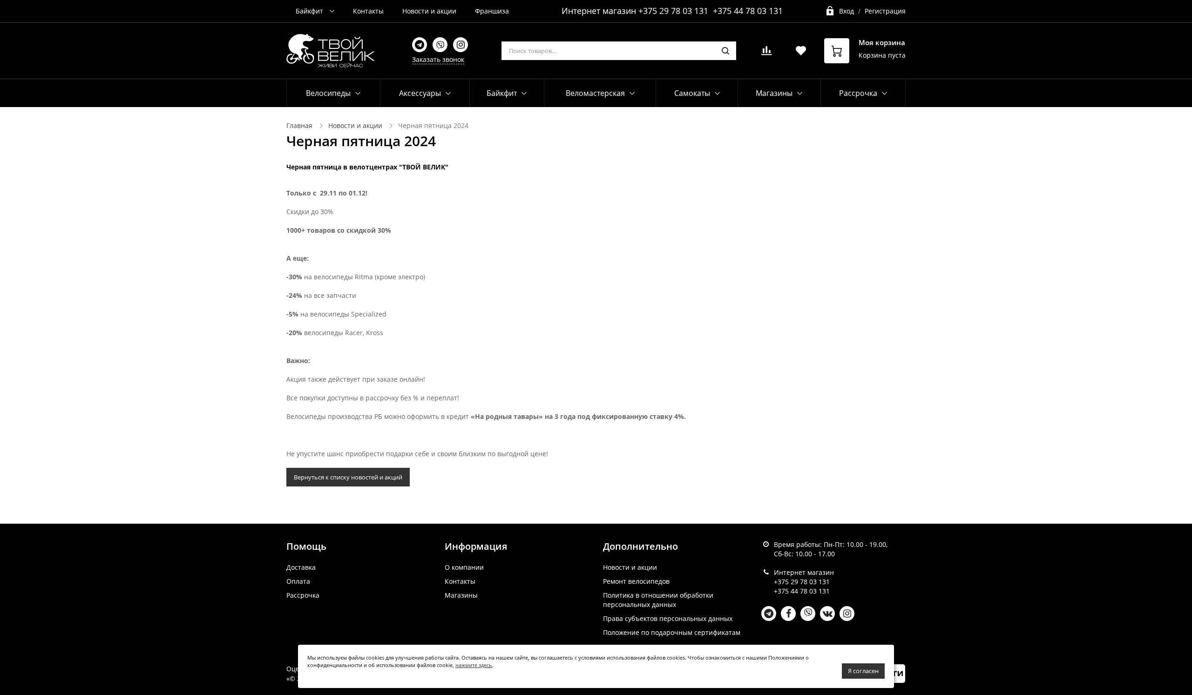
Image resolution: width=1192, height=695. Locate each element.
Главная (299, 125)
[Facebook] (788, 613)
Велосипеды (328, 93)
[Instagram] (460, 44)
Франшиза (492, 11)
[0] (766, 53)
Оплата (298, 581)
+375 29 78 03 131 (673, 10)
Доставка (301, 567)
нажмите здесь (473, 664)
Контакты (368, 11)
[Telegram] (419, 44)
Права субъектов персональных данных (667, 618)
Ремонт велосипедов (636, 581)
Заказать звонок (438, 59)
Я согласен (863, 671)
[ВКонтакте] (827, 613)
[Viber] (440, 44)
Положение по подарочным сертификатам (671, 632)
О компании (464, 567)
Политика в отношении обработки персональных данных (658, 600)
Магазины (461, 595)
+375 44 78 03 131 (748, 10)
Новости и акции (429, 11)
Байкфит (310, 11)
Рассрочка (302, 595)
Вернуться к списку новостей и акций (348, 477)
